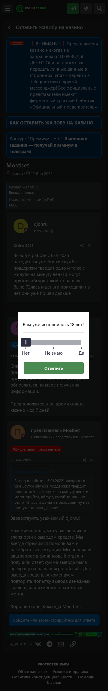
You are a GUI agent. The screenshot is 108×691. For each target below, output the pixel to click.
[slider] (26, 342)
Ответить (53, 368)
